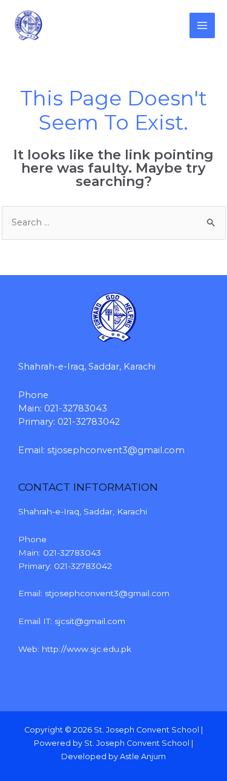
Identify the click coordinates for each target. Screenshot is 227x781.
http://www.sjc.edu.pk (86, 649)
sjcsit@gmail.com (89, 621)
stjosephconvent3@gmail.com (116, 450)
